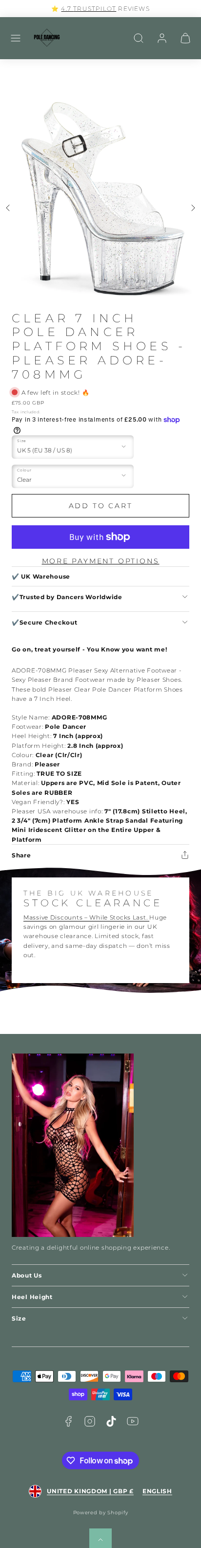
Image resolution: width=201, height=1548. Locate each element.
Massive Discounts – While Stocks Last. (86, 917)
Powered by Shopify (100, 1512)
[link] (162, 38)
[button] (15, 38)
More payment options (101, 561)
